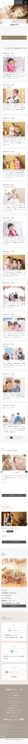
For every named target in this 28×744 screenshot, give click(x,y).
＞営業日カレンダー (14, 716)
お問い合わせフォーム (15, 672)
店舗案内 (3, 736)
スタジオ (10, 531)
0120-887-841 (15, 630)
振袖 (9, 719)
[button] (26, 471)
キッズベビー (15, 719)
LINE (15, 651)
